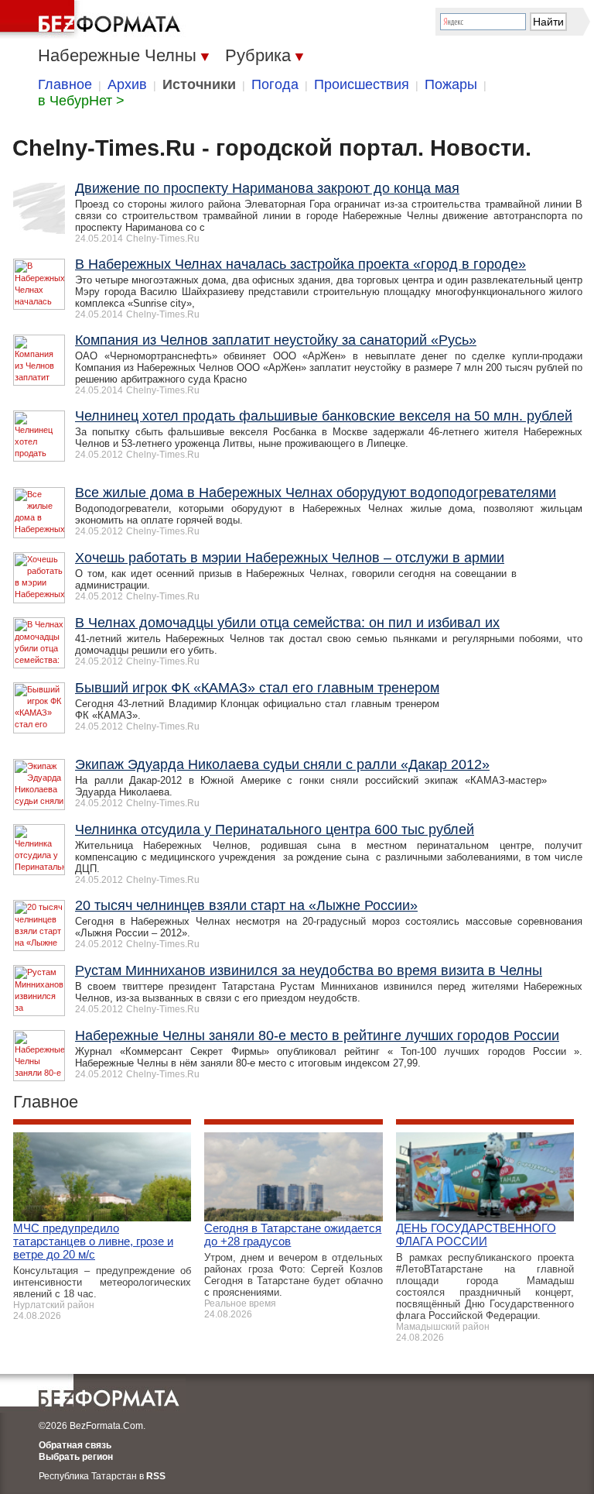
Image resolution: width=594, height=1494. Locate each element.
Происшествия (361, 84)
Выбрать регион (76, 1456)
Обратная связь (75, 1445)
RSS (156, 1476)
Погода (275, 84)
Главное (65, 84)
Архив (127, 84)
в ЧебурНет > (81, 100)
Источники (199, 84)
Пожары (451, 84)
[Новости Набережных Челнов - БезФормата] (93, 19)
